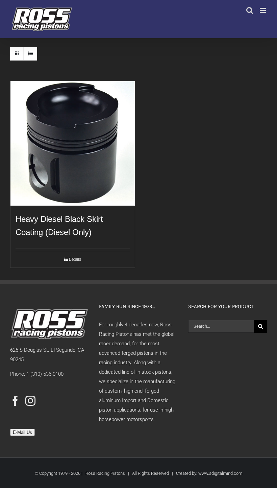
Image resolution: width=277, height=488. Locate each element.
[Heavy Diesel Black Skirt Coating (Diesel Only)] (72, 143)
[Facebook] (15, 401)
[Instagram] (30, 401)
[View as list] (30, 53)
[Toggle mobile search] (249, 10)
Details (75, 259)
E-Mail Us (22, 432)
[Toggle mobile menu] (263, 10)
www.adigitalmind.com (220, 473)
